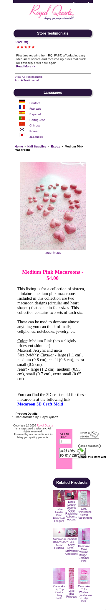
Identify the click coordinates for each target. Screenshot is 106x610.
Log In (94, 3)
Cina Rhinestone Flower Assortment (85, 513)
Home (78, 3)
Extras (55, 146)
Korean (34, 131)
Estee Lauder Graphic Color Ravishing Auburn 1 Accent (71, 510)
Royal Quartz (45, 425)
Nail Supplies (37, 146)
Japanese (36, 136)
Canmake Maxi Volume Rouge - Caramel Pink (84, 553)
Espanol (35, 114)
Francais (35, 108)
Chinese (35, 125)
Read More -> (25, 66)
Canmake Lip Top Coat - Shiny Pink (59, 592)
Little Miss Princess (71, 593)
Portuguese (37, 119)
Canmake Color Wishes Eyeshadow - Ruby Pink (85, 594)
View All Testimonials (28, 76)
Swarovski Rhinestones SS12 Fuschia (60, 543)
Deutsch (35, 103)
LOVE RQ (21, 42)
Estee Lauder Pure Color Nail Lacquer (59, 515)
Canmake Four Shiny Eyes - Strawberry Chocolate (72, 546)
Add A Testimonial (27, 80)
